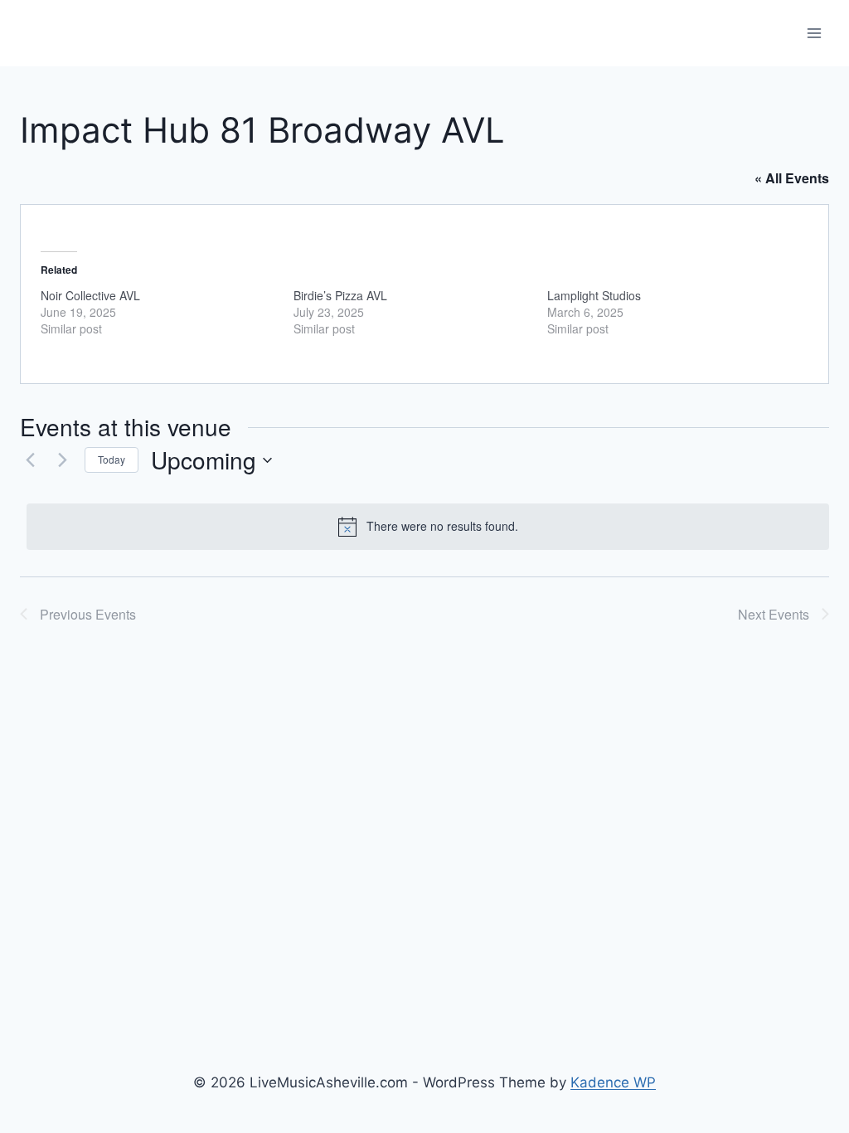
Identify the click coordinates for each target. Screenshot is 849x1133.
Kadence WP (613, 1082)
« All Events (791, 177)
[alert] (428, 526)
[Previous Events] (30, 460)
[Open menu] (813, 33)
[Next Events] (62, 460)
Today (111, 459)
